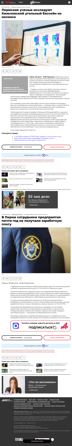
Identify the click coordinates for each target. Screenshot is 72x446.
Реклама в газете (54, 399)
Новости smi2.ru (7, 209)
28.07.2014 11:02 (6, 7)
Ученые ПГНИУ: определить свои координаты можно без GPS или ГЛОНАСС (22, 173)
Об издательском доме (20, 399)
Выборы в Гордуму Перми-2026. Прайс (55, 406)
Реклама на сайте (43, 399)
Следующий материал (37, 441)
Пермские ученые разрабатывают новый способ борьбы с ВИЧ (55, 179)
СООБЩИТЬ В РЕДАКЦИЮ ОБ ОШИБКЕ (23, 408)
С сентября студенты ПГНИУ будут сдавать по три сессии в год (37, 136)
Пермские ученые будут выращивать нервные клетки (34, 138)
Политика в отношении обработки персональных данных (27, 426)
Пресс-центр (32, 399)
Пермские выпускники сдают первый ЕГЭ (29, 140)
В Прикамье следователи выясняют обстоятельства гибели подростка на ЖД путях (20, 371)
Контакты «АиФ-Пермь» (58, 402)
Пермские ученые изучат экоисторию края (21, 178)
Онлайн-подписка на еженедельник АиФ (38, 402)
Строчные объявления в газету (22, 404)
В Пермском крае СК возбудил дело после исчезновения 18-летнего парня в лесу (55, 364)
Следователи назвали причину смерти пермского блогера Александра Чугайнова (21, 364)
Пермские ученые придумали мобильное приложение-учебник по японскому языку (55, 173)
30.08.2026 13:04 (6, 214)
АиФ (3, 274)
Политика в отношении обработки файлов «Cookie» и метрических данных (31, 428)
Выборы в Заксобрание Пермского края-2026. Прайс (28, 406)
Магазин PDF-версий (19, 402)
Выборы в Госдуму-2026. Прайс (41, 404)
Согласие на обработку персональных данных (24, 425)
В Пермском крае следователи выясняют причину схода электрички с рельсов (55, 370)
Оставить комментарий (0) (57, 147)
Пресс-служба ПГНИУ (8, 67)
